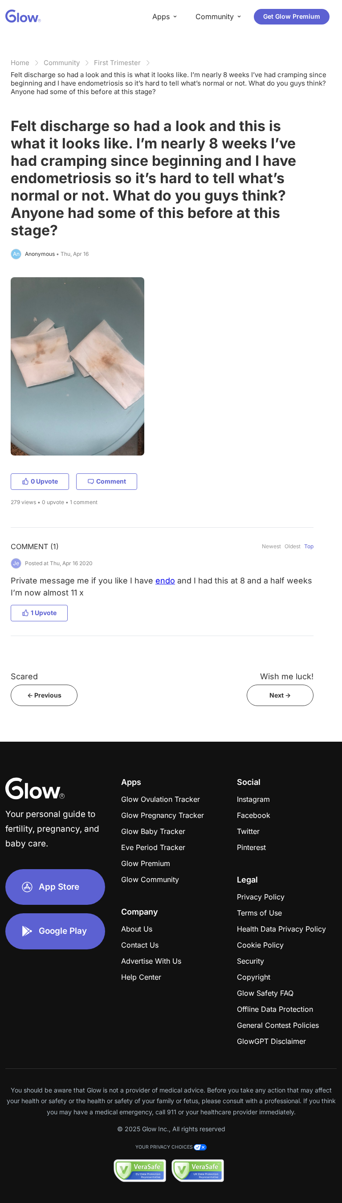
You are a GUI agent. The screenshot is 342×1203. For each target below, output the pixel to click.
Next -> (280, 695)
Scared (24, 676)
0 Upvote (44, 481)
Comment (111, 481)
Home (20, 62)
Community (62, 62)
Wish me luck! (287, 676)
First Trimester (117, 62)
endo (165, 580)
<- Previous (44, 695)
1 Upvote (44, 612)
